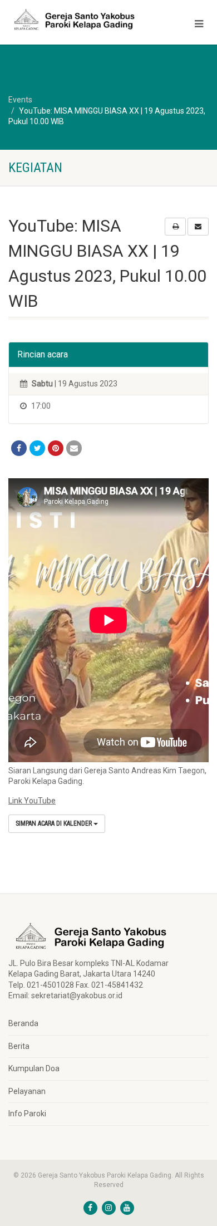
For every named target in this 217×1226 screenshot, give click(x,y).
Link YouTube (32, 800)
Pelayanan (27, 1091)
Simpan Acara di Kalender (54, 823)
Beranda (23, 1023)
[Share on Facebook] (19, 448)
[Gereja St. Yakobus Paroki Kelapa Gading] (72, 19)
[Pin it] (55, 448)
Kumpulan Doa (34, 1068)
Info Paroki (27, 1113)
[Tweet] (37, 448)
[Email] (74, 448)
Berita (18, 1046)
